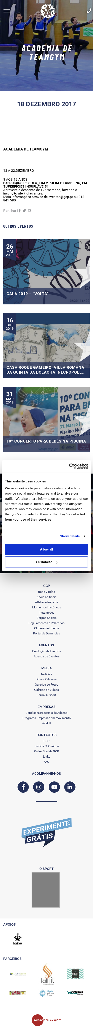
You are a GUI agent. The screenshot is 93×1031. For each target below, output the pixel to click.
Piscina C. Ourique (46, 746)
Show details (70, 536)
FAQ (46, 761)
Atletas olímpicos (46, 602)
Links (46, 756)
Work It (46, 723)
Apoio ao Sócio (46, 596)
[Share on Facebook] (20, 211)
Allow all (46, 549)
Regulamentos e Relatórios (46, 622)
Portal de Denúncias (46, 633)
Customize (44, 562)
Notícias (46, 674)
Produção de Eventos (46, 651)
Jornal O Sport (46, 694)
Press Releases (47, 679)
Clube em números (46, 628)
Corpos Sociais (46, 617)
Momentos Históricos (46, 607)
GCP (46, 740)
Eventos (46, 645)
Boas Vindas (46, 591)
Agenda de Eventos (46, 656)
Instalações (46, 612)
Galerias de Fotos (46, 684)
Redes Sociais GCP (46, 751)
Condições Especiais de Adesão (46, 712)
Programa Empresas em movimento (46, 717)
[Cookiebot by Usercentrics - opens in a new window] (69, 466)
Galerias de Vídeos (46, 689)
